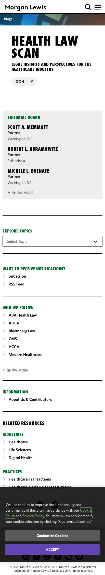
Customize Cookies (53, 535)
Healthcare (18, 441)
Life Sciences (20, 449)
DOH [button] (20, 81)
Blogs (8, 19)
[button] (88, 7)
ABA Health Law (23, 315)
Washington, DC (20, 138)
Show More (22, 192)
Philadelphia (16, 160)
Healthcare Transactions (30, 479)
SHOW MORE (17, 370)
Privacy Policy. (33, 515)
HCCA (14, 346)
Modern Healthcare (25, 354)
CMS (13, 338)
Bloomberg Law (22, 330)
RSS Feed (16, 283)
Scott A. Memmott (28, 127)
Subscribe (17, 276)
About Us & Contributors (30, 399)
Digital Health (21, 457)
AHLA (14, 322)
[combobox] (52, 240)
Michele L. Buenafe (28, 171)
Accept (52, 549)
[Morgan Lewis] (25, 7)
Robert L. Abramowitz (33, 149)
